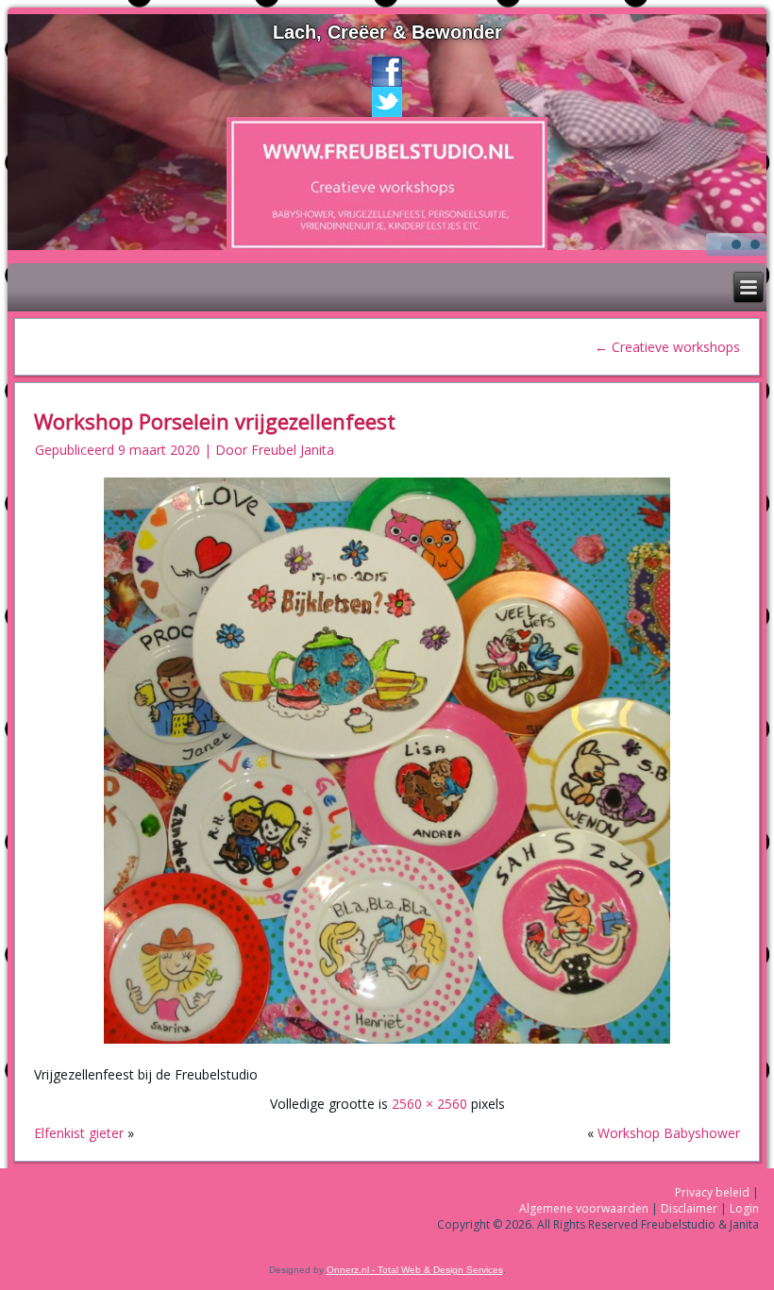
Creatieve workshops (667, 347)
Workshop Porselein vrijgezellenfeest (214, 421)
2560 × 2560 (429, 1104)
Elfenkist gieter (79, 1133)
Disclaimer (689, 1208)
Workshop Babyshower (668, 1133)
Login (744, 1208)
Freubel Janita (292, 450)
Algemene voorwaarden (583, 1208)
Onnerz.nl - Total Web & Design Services (415, 1270)
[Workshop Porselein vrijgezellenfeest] (387, 1045)
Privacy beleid (712, 1192)
